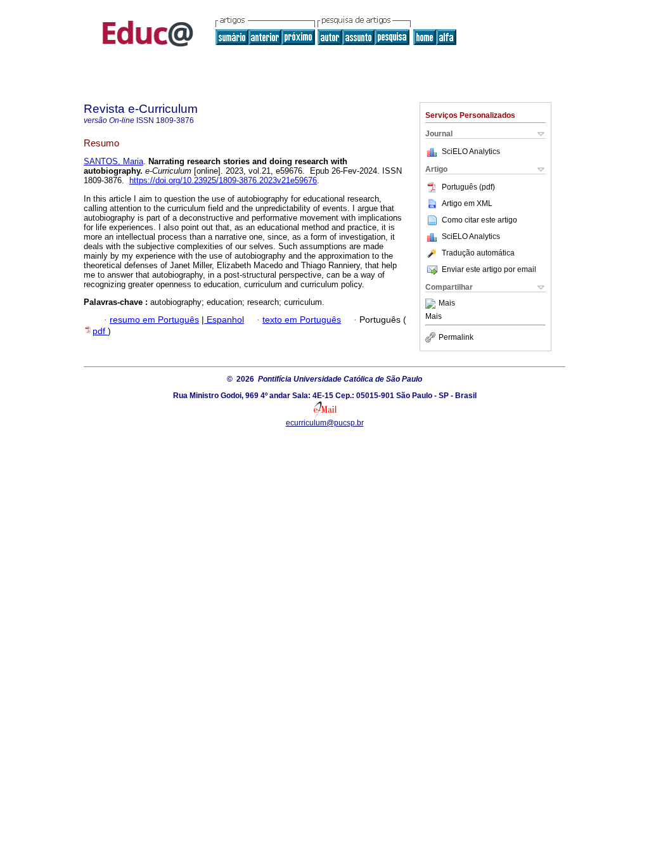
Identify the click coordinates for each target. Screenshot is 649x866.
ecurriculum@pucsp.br (325, 422)
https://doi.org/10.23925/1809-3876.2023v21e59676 (223, 180)
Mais (447, 303)
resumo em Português (154, 320)
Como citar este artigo (479, 220)
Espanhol (224, 320)
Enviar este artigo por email (489, 269)
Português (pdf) (468, 187)
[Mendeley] (432, 303)
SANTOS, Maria (113, 161)
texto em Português (301, 320)
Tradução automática (478, 253)
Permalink (456, 337)
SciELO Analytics (471, 151)
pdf (100, 331)
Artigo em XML (467, 203)
